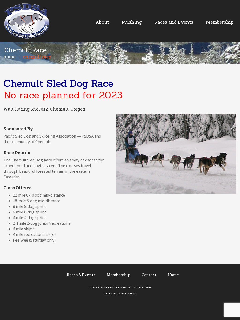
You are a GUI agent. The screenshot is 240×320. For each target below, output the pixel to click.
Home (9, 57)
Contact (149, 274)
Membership (118, 274)
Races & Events (81, 274)
